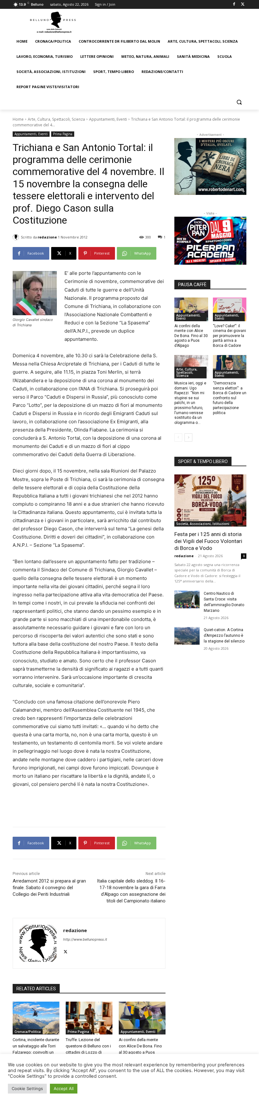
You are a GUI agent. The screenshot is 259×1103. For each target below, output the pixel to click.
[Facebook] (234, 4)
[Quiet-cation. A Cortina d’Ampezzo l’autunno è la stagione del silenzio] (187, 636)
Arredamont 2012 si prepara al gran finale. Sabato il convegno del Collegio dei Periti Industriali (49, 887)
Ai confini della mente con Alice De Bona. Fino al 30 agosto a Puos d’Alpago (191, 336)
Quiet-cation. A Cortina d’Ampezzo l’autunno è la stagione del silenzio (224, 635)
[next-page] (188, 437)
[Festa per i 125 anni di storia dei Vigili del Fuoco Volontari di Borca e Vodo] (210, 500)
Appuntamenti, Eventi (108, 119)
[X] (242, 4)
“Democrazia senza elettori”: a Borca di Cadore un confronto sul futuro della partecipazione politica (229, 398)
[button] (239, 102)
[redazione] (17, 237)
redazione (47, 237)
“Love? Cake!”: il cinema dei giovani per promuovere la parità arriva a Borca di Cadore (229, 336)
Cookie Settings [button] (27, 1088)
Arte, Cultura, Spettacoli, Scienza (56, 119)
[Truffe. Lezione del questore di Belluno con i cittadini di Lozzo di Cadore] (89, 1018)
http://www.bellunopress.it (85, 939)
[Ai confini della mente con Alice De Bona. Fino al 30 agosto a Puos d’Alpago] (142, 1018)
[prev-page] (178, 437)
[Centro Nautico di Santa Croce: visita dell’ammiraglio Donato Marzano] (187, 599)
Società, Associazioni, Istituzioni (202, 523)
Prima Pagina (62, 134)
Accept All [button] (64, 1088)
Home (18, 119)
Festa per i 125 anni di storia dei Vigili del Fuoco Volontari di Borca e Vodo (208, 541)
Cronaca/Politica (28, 1031)
